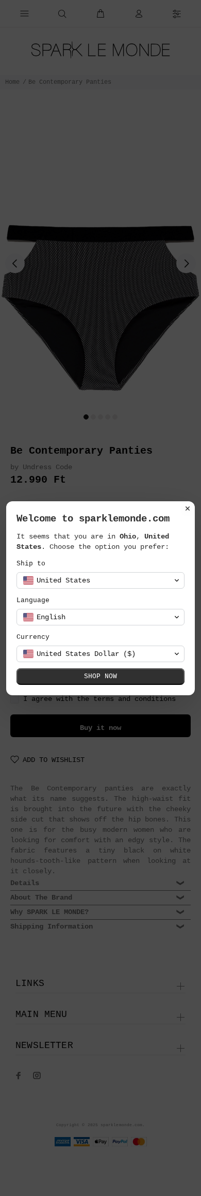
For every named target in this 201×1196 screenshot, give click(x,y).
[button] (100, 580)
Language (32, 600)
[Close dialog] (187, 508)
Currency (32, 637)
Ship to (30, 563)
